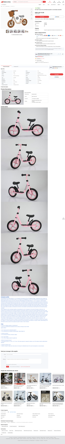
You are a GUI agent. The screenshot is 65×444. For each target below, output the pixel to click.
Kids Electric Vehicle (35, 415)
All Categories (4, 4)
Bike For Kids (11, 430)
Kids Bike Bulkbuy (10, 432)
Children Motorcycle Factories (28, 430)
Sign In (36, 62)
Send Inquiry (42, 16)
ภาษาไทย (47, 438)
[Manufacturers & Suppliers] (6, 2)
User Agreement (37, 440)
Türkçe (50, 438)
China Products (15, 437)
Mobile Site (51, 437)
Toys (3, 6)
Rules (63, 4)
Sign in (63, 2)
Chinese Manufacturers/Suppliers (22, 437)
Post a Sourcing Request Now (25, 366)
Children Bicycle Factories (18, 430)
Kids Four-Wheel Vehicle (51, 415)
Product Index (47, 437)
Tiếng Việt (52, 438)
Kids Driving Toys (7, 6)
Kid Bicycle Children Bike (57, 430)
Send (7, 366)
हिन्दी (44, 438)
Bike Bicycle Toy (50, 430)
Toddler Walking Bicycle (21, 426)
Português (18, 438)
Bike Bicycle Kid (36, 430)
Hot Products (10, 437)
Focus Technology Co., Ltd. (26, 440)
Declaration (41, 440)
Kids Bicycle (18, 415)
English (12, 438)
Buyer (44, 4)
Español (15, 438)
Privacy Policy (45, 440)
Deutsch (31, 438)
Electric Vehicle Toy (51, 413)
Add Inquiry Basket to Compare (17, 34)
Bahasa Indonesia (57, 438)
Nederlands (34, 438)
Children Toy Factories (5, 430)
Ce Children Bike (4, 432)
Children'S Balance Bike (5, 426)
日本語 (42, 438)
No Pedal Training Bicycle (13, 426)
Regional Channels (43, 437)
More (1, 418)
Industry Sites (38, 437)
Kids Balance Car (12, 6)
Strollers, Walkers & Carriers (36, 413)
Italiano (28, 438)
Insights (55, 437)
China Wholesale (29, 437)
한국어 (39, 438)
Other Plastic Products (20, 413)
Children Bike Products (43, 430)
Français (21, 438)
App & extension (53, 4)
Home (1, 6)
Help (48, 4)
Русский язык (24, 438)
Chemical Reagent (3, 413)
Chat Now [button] (57, 16)
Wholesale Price (34, 437)
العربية (37, 438)
